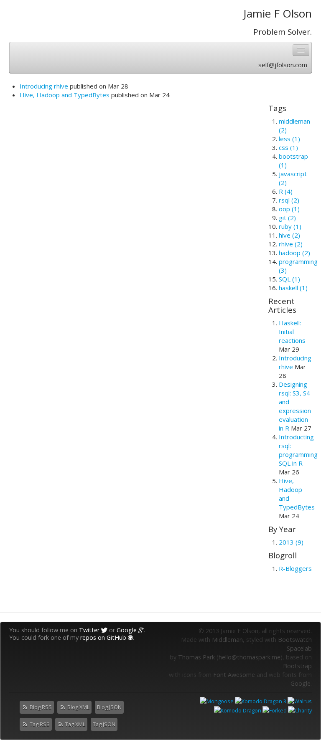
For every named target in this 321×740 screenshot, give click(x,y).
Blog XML (77, 707)
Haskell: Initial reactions (292, 332)
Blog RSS (40, 707)
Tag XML (74, 724)
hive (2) (289, 235)
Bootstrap (297, 666)
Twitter (90, 630)
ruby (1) (290, 226)
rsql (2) (289, 200)
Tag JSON (104, 724)
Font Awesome (234, 675)
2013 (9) (291, 542)
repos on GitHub (104, 637)
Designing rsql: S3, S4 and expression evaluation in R (295, 406)
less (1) (289, 138)
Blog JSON (109, 707)
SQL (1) (289, 279)
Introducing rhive (44, 86)
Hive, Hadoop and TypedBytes (65, 95)
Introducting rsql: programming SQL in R (298, 450)
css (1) (288, 147)
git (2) (287, 217)
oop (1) (289, 209)
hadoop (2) (294, 252)
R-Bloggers (295, 568)
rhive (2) (291, 244)
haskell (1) (293, 288)
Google (127, 630)
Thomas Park (196, 657)
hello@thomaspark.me (249, 657)
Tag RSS (39, 724)
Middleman (227, 640)
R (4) (286, 191)
